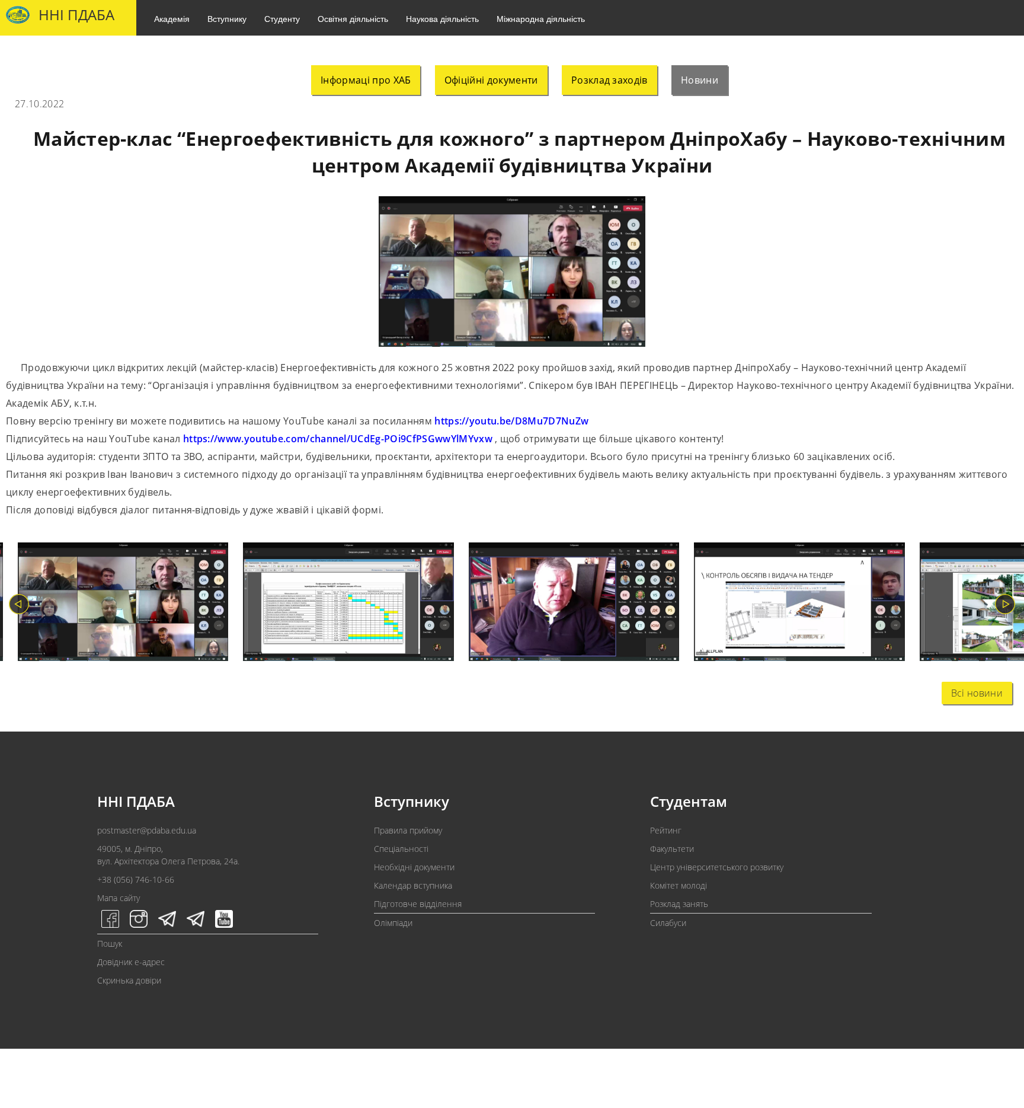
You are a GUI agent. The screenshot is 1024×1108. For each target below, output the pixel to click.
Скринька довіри (129, 980)
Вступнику (227, 18)
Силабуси (668, 922)
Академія (172, 18)
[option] (116, 604)
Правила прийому (408, 830)
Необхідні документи (414, 867)
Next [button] (1005, 604)
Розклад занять (679, 903)
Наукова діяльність (442, 18)
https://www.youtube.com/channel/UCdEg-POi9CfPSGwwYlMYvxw (337, 438)
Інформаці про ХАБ (366, 80)
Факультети (672, 848)
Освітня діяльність (353, 18)
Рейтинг (665, 830)
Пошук (109, 943)
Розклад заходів (609, 80)
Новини (699, 80)
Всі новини (977, 693)
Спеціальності (401, 848)
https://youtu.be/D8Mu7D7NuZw (511, 420)
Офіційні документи (491, 80)
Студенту (282, 18)
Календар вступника (413, 885)
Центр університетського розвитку (716, 867)
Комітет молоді (678, 885)
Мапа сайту (118, 897)
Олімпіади (393, 922)
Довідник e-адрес (131, 961)
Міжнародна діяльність (541, 18)
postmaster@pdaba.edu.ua (146, 830)
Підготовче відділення (418, 903)
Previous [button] (19, 604)
